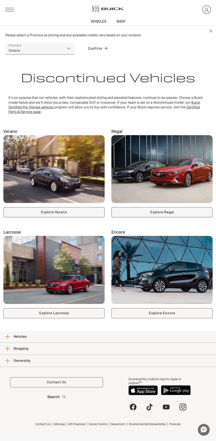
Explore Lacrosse (54, 313)
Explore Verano (54, 212)
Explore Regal (162, 212)
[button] (204, 430)
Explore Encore (162, 313)
